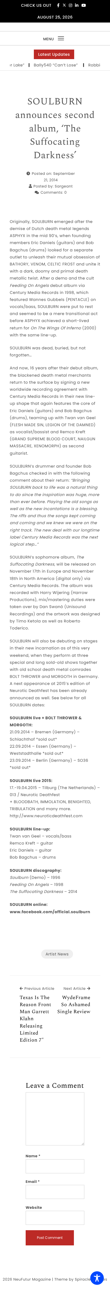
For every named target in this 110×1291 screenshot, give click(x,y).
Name (33, 1156)
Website (34, 1207)
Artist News (57, 954)
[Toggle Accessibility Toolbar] (97, 1278)
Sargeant (64, 186)
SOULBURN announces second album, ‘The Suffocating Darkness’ (55, 128)
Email (33, 1181)
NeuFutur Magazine (32, 1279)
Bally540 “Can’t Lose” (52, 65)
